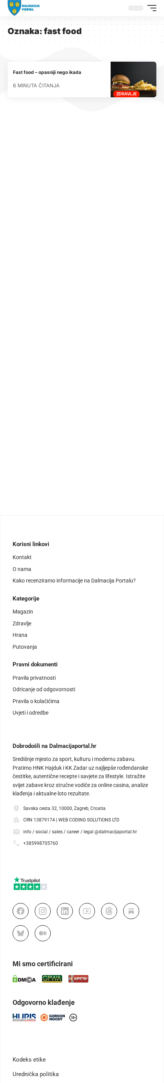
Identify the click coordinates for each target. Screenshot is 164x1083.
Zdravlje (126, 94)
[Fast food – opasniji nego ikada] (133, 80)
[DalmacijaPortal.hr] (24, 8)
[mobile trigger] (149, 8)
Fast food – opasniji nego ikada (47, 72)
